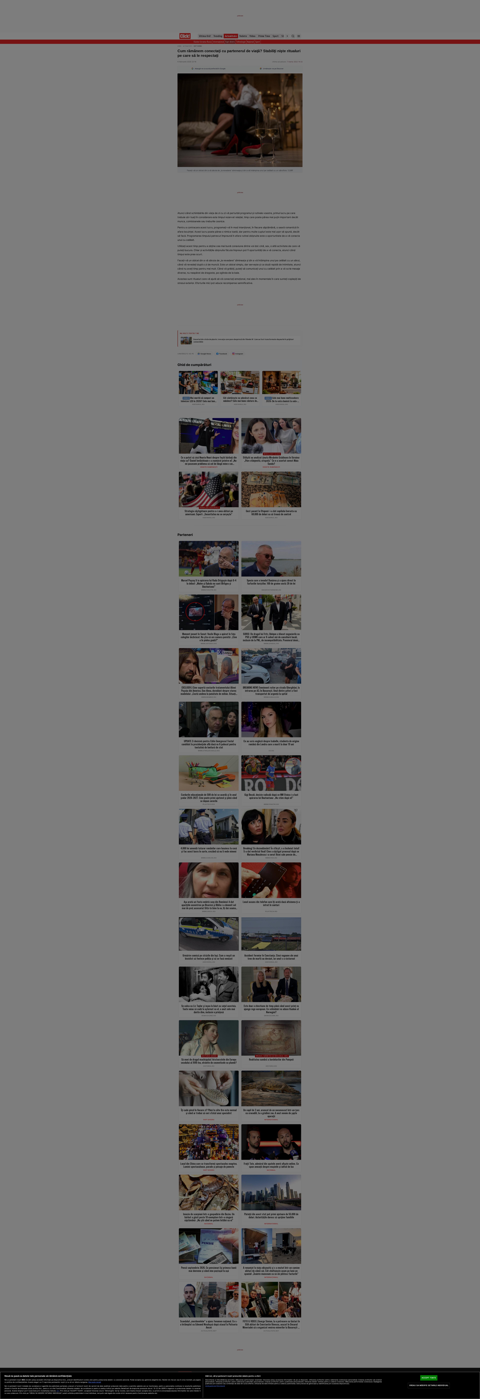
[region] (240, 1385)
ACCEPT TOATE (429, 1378)
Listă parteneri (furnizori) (215, 1386)
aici (57, 1391)
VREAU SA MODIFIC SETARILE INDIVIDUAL (428, 1385)
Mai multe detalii (94, 1382)
